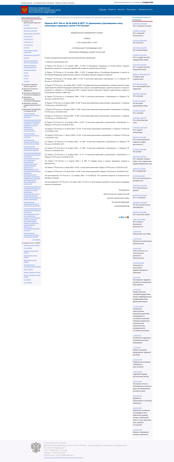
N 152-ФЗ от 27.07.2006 (140, 185)
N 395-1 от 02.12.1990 (139, 219)
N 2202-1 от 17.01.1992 (139, 168)
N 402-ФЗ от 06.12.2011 (140, 118)
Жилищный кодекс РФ (31, 55)
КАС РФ (26, 58)
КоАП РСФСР (28, 269)
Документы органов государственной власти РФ (32, 105)
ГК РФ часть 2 (28, 39)
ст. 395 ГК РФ (137, 248)
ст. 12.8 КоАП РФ (138, 306)
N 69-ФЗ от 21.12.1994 (139, 31)
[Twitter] (124, 217)
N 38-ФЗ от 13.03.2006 (139, 93)
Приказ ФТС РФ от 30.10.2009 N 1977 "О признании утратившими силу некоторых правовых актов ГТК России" (84, 17)
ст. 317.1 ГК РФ (137, 239)
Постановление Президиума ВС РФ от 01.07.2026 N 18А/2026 (31, 148)
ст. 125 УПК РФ (137, 372)
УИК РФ (26, 75)
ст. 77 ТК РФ (136, 347)
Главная (102, 9)
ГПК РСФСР (28, 248)
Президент (131, 9)
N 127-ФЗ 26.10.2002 (139, 176)
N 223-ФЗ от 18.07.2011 (139, 156)
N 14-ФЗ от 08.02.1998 (139, 149)
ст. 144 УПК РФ (137, 359)
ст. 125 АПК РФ (137, 430)
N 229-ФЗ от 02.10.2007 (140, 202)
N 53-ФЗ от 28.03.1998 (139, 212)
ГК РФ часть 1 (28, 36)
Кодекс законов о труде (32, 272)
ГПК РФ (26, 47)
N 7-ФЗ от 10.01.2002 (139, 101)
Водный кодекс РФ (30, 31)
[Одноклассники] (126, 217)
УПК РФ (26, 81)
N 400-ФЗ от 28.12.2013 (140, 23)
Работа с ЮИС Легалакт (65, 3)
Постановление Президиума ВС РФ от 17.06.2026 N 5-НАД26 (31, 235)
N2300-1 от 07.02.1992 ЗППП (141, 74)
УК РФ (26, 78)
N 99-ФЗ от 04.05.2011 (139, 137)
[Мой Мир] (128, 217)
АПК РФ (26, 25)
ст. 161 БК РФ (137, 335)
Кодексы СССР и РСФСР (32, 243)
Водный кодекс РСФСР (32, 245)
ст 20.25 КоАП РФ (138, 263)
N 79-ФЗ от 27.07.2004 (140, 55)
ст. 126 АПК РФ (137, 396)
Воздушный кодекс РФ (32, 33)
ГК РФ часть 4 (28, 45)
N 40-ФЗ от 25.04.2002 (140, 40)
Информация (26, 3)
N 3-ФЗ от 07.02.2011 (139, 110)
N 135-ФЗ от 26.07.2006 (140, 127)
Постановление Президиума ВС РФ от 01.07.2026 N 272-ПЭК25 (31, 204)
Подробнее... (36, 239)
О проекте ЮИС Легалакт (43, 3)
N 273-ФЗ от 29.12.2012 (140, 48)
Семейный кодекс (30, 70)
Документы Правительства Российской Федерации (32, 99)
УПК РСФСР (28, 282)
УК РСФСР (27, 280)
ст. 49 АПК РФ (137, 408)
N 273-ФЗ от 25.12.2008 (140, 84)
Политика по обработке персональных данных (63, 457)
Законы (121, 9)
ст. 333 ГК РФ (137, 231)
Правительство (145, 9)
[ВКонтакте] (122, 217)
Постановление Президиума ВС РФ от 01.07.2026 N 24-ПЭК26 (31, 142)
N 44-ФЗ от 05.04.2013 (140, 195)
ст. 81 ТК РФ (136, 277)
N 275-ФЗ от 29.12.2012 (140, 64)
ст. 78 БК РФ (137, 289)
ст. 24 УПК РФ (137, 381)
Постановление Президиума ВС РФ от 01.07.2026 (31, 115)
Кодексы (112, 9)
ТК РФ (26, 73)
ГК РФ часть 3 (28, 42)
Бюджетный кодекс (30, 28)
